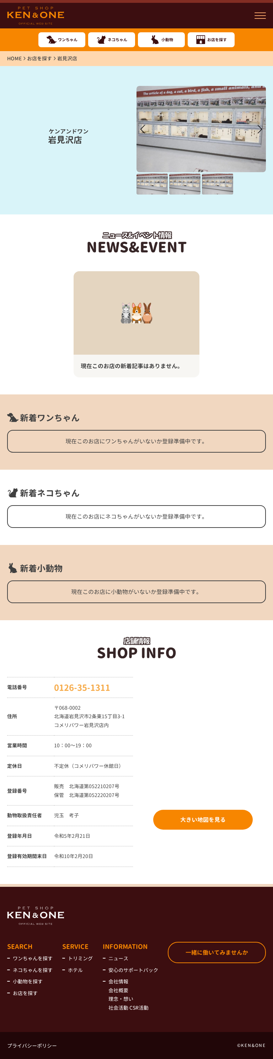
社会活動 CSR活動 (128, 1007)
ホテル (75, 970)
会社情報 (118, 981)
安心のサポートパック (133, 970)
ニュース (118, 958)
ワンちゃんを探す (33, 958)
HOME (14, 58)
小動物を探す (28, 981)
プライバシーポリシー (32, 1045)
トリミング (80, 958)
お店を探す (39, 58)
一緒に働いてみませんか (217, 952)
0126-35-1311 (82, 687)
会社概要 (118, 990)
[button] (259, 129)
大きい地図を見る (203, 820)
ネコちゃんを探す (33, 970)
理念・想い (120, 998)
